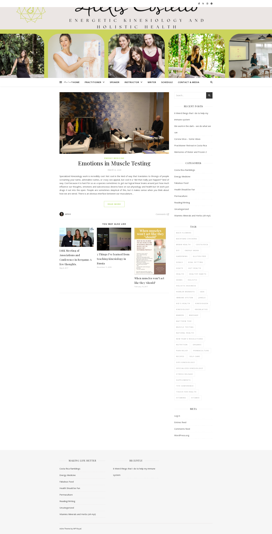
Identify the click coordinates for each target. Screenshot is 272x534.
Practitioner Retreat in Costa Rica (190, 145)
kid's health (183, 303)
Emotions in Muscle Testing (114, 163)
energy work (192, 250)
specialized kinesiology (189, 368)
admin (68, 214)
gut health (194, 268)
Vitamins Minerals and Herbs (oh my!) (192, 215)
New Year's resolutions (189, 339)
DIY (178, 250)
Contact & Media (188, 82)
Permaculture (180, 196)
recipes (180, 356)
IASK (202, 292)
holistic (192, 280)
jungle (202, 298)
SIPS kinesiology (185, 362)
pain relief (182, 350)
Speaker (114, 82)
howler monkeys (185, 292)
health (180, 274)
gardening (182, 256)
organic (197, 345)
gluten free (199, 256)
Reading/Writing (182, 202)
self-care (195, 356)
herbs (179, 280)
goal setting (195, 262)
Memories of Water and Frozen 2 (190, 152)
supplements (183, 380)
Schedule (167, 82)
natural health (185, 333)
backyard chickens (186, 239)
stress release (184, 374)
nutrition (182, 345)
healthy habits (197, 274)
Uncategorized (181, 209)
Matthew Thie (184, 321)
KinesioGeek (201, 303)
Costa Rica (202, 244)
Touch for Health (186, 392)
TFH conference (185, 386)
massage (193, 315)
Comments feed (182, 428)
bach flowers (183, 233)
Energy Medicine (114, 158)
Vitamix (195, 398)
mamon (180, 315)
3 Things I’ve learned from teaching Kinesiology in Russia (113, 259)
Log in (177, 415)
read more (114, 204)
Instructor (132, 82)
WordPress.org (181, 435)
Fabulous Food (181, 183)
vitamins (181, 398)
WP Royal (77, 528)
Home (76, 82)
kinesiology (183, 309)
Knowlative (201, 309)
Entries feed (180, 422)
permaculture (201, 350)
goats (179, 268)
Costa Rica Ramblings (184, 170)
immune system (184, 298)
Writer (152, 82)
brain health (183, 244)
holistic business (186, 286)
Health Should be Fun (184, 189)
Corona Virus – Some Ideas (187, 139)
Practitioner (93, 82)
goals (179, 262)
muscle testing (185, 327)
